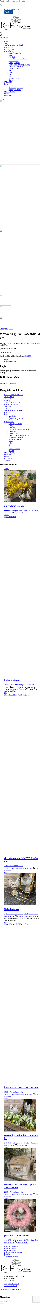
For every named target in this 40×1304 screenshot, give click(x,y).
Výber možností (17, 687)
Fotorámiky (12, 57)
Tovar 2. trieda (9, 397)
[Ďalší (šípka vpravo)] (3, 1303)
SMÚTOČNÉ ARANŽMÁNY (15, 45)
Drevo (11, 70)
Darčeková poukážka (11, 404)
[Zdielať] (5, 1301)
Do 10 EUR (8, 458)
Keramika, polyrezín (15, 68)
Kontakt (7, 1254)
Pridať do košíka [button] (22, 513)
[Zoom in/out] (1, 1301)
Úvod (6, 41)
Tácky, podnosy (14, 61)
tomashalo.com (16, 1289)
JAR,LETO (8, 82)
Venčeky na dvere (15, 90)
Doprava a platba (10, 1248)
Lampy (11, 55)
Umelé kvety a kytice (16, 88)
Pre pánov (7, 95)
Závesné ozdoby (14, 78)
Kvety (6, 84)
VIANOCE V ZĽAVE (12, 402)
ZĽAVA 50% (8, 399)
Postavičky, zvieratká (16, 67)
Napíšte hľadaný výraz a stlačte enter (12, 1)
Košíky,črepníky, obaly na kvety (19, 65)
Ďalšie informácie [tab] (10, 361)
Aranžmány (12, 86)
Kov (10, 74)
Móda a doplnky (9, 92)
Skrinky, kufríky (14, 63)
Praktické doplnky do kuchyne (19, 59)
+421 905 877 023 (10, 1286)
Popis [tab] (6, 360)
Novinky (7, 400)
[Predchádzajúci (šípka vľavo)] (1, 1303)
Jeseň (6, 43)
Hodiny (11, 80)
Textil (10, 76)
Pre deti (6, 94)
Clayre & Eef (8, 47)
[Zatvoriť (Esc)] (7, 1301)
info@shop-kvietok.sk (11, 1284)
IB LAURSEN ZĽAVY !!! (13, 49)
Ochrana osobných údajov (13, 1252)
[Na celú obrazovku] (3, 1301)
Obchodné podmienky (11, 1246)
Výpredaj (7, 460)
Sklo (10, 72)
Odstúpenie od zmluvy (12, 1256)
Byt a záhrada (9, 51)
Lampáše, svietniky (15, 53)
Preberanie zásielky (10, 1250)
